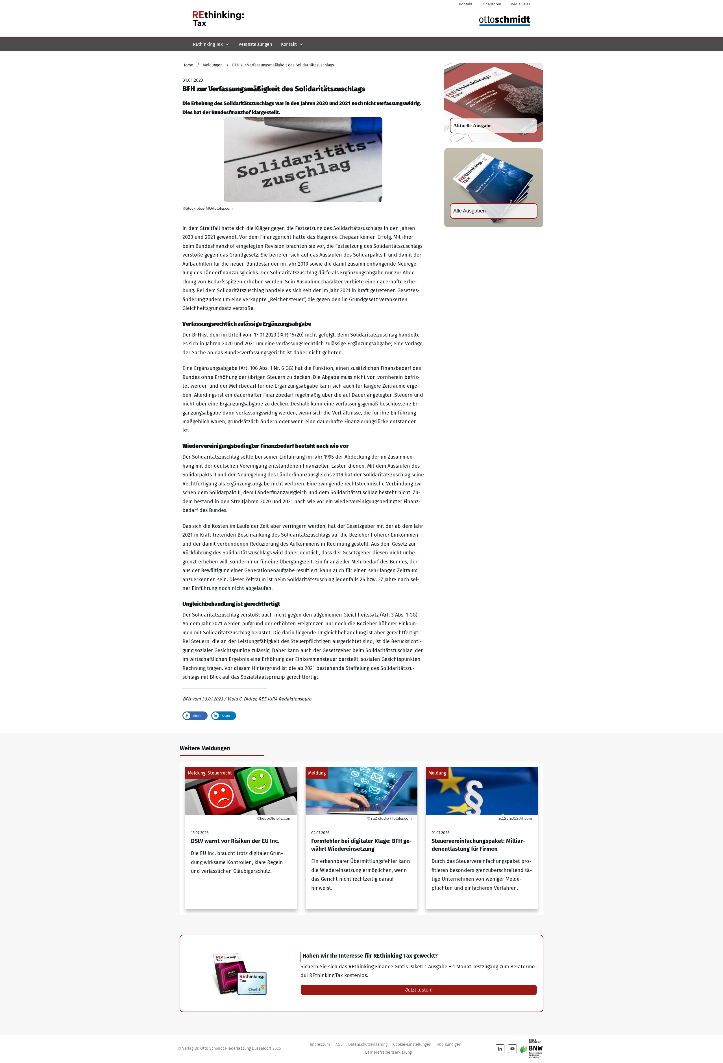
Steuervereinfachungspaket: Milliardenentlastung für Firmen (482, 838)
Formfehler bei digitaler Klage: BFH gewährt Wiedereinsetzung (361, 838)
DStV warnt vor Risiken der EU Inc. (241, 838)
